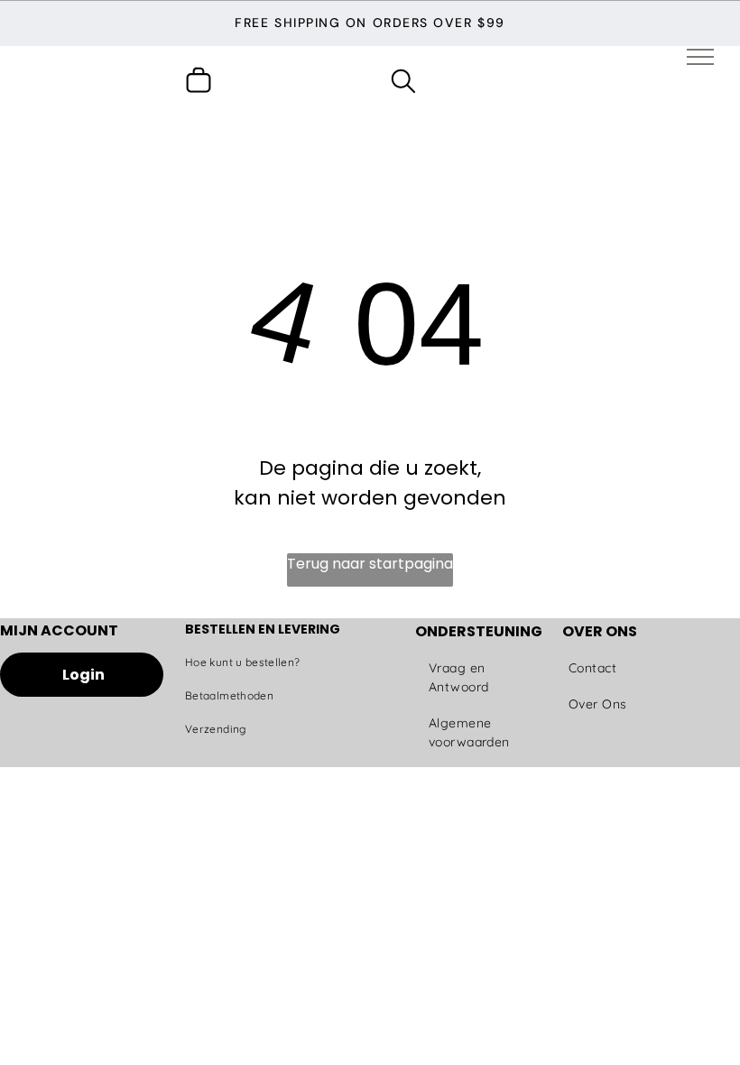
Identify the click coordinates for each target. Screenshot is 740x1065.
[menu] (700, 56)
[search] (403, 84)
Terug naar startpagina (370, 563)
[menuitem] (270, 663)
